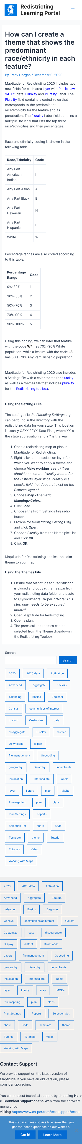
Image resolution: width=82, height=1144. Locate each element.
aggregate (39, 685)
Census (13, 708)
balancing (15, 696)
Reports (41, 814)
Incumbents (63, 767)
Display (41, 732)
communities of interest (44, 708)
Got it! (25, 1135)
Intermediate (42, 779)
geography (16, 767)
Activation (57, 673)
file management (19, 755)
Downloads (16, 743)
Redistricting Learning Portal (40, 9)
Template (15, 837)
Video (34, 849)
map (48, 790)
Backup (62, 685)
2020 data (33, 673)
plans (56, 802)
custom (13, 720)
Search (10, 653)
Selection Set (17, 826)
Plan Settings (17, 814)
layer (12, 790)
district (61, 732)
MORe (65, 790)
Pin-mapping (17, 802)
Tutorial (55, 837)
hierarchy (39, 767)
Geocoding (48, 755)
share (40, 826)
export (38, 743)
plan (39, 802)
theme (36, 837)
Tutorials (14, 849)
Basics (36, 696)
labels (64, 779)
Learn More (52, 1135)
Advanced (15, 685)
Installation (16, 779)
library (30, 790)
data (56, 720)
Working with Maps (21, 861)
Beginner (57, 696)
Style (58, 826)
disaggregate (17, 732)
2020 (12, 673)
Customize (36, 720)
